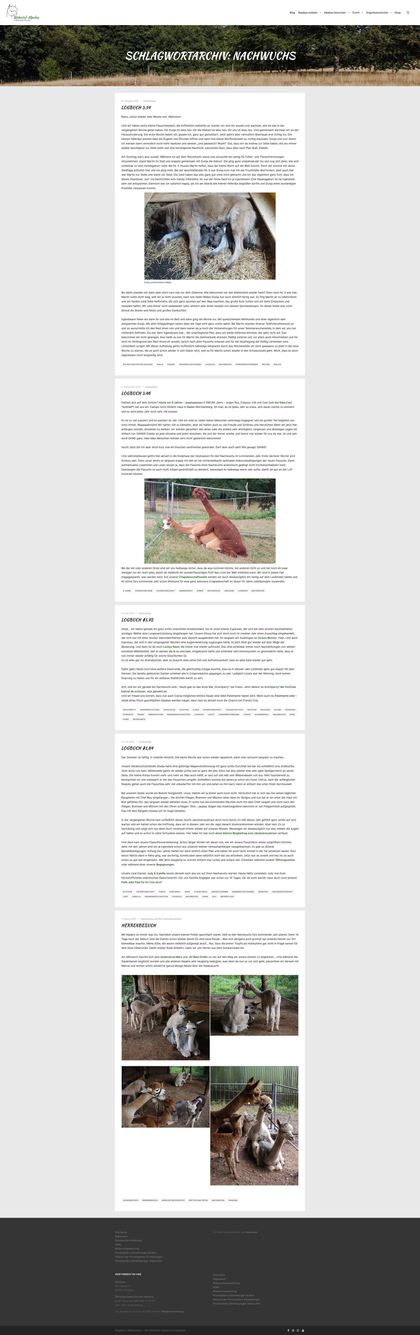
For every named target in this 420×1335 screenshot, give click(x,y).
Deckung (265, 710)
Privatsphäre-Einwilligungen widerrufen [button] (138, 1260)
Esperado (290, 710)
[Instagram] (293, 1330)
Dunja (160, 364)
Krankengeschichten (178, 714)
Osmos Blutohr (267, 637)
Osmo (126, 719)
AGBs (118, 1244)
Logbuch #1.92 (137, 620)
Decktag (252, 710)
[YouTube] (303, 1330)
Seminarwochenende (247, 364)
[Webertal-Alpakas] (23, 12)
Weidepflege (227, 896)
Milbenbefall (262, 714)
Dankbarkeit (186, 591)
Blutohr (184, 710)
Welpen (266, 364)
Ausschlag (170, 710)
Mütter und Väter (198, 1200)
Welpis (277, 364)
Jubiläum (229, 591)
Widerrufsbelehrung (127, 1248)
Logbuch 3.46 (135, 393)
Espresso (128, 714)
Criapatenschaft (166, 591)
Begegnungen (165, 864)
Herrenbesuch (138, 925)
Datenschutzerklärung (128, 1240)
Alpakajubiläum (143, 591)
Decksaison (213, 591)
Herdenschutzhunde (190, 364)
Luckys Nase (171, 646)
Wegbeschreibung (172, 1311)
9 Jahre (127, 591)
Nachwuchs (225, 364)
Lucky (211, 714)
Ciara (196, 710)
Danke (200, 591)
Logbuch (210, 364)
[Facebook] (288, 1330)
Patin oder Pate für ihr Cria (137, 882)
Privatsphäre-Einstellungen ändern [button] (136, 1252)
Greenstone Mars (171, 956)
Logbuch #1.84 (137, 748)
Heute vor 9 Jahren (171, 402)
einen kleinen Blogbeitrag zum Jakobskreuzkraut (246, 833)
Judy (150, 873)
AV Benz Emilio (198, 956)
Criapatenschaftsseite (193, 577)
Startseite (121, 1232)
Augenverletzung (149, 710)
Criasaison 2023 (234, 710)
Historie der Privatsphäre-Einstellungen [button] (138, 1256)
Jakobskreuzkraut (282, 892)
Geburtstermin (219, 892)
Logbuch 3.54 (136, 107)
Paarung (233, 1200)
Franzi (140, 714)
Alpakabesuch (130, 1200)
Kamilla (161, 873)
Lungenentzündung (229, 714)
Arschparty (129, 710)
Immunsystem (155, 714)
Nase (292, 714)
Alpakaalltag (149, 101)
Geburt (171, 364)
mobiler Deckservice (173, 1200)
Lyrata (247, 714)
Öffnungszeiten (285, 859)
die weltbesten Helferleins (138, 364)
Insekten (263, 892)
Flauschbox (200, 892)
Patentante (139, 719)
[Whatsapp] (298, 1330)
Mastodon (252, 1232)
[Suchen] (408, 13)
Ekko (187, 892)
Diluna (277, 710)
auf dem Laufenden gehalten (168, 919)
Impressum (121, 1236)
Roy (149, 797)
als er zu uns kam (180, 651)
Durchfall (175, 892)
